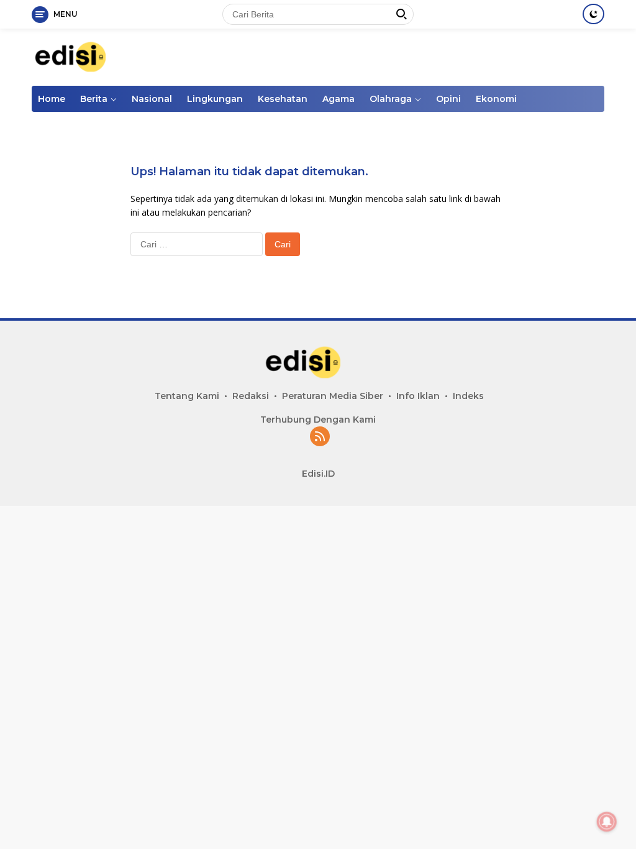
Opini (448, 98)
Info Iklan (418, 396)
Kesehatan (282, 98)
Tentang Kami (187, 396)
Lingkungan (215, 98)
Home (51, 98)
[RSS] (320, 437)
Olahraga (391, 98)
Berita (93, 98)
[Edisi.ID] (84, 56)
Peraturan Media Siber (332, 396)
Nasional (152, 98)
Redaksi (250, 396)
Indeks (468, 396)
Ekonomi (496, 98)
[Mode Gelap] (593, 14)
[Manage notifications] (607, 822)
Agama (338, 98)
